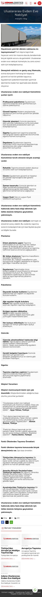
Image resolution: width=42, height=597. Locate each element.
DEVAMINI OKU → (8, 559)
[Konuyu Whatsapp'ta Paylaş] (11, 522)
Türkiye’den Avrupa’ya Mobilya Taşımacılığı (10, 551)
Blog (25, 19)
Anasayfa (18, 19)
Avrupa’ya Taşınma (31, 549)
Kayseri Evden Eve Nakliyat (22, 594)
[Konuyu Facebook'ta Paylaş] (2, 522)
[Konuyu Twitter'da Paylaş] (7, 522)
